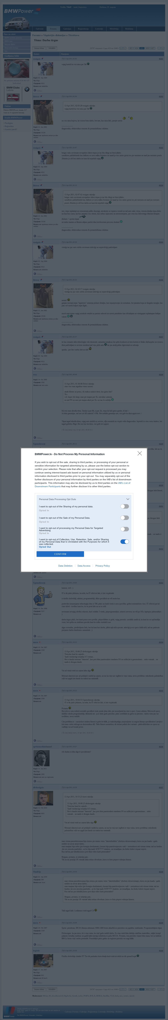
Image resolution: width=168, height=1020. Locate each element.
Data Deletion (65, 565)
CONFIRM (60, 554)
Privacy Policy (102, 565)
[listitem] (84, 499)
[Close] (141, 454)
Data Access (84, 565)
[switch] (124, 506)
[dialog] (84, 510)
